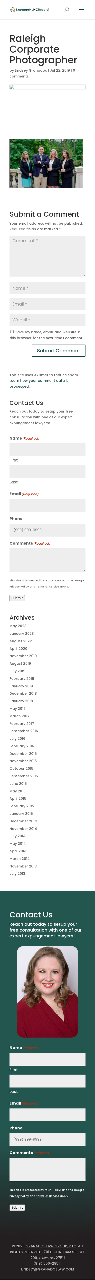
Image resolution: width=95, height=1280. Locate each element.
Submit (17, 598)
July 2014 (18, 836)
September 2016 (24, 731)
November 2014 (23, 828)
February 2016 (22, 746)
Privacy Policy (19, 586)
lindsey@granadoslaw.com (47, 1269)
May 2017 (18, 708)
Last (14, 482)
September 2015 (24, 776)
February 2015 (22, 806)
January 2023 (22, 633)
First (14, 460)
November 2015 (23, 761)
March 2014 (20, 858)
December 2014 (23, 821)
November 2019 (23, 656)
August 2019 (20, 663)
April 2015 (18, 798)
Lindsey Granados (31, 70)
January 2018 (21, 701)
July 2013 (17, 873)
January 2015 (21, 813)
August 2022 (21, 641)
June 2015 (18, 783)
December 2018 (23, 693)
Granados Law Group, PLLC (51, 1246)
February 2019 (22, 678)
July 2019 (17, 671)
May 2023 (18, 626)
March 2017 (19, 716)
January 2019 (21, 686)
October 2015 (21, 768)
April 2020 (18, 648)
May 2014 (18, 843)
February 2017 (22, 723)
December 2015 (23, 753)
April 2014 (18, 851)
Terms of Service (47, 586)
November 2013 (23, 866)
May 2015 (18, 791)
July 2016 (17, 738)
